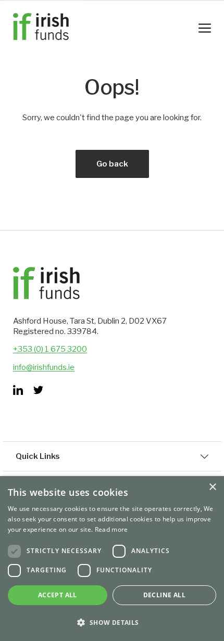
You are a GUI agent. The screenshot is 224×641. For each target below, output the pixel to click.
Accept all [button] (57, 595)
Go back (112, 164)
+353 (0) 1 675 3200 (50, 349)
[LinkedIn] (18, 390)
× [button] (212, 487)
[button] (112, 622)
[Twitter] (38, 390)
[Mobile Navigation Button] (205, 28)
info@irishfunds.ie (43, 367)
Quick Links (38, 456)
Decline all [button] (164, 595)
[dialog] (112, 558)
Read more (111, 529)
